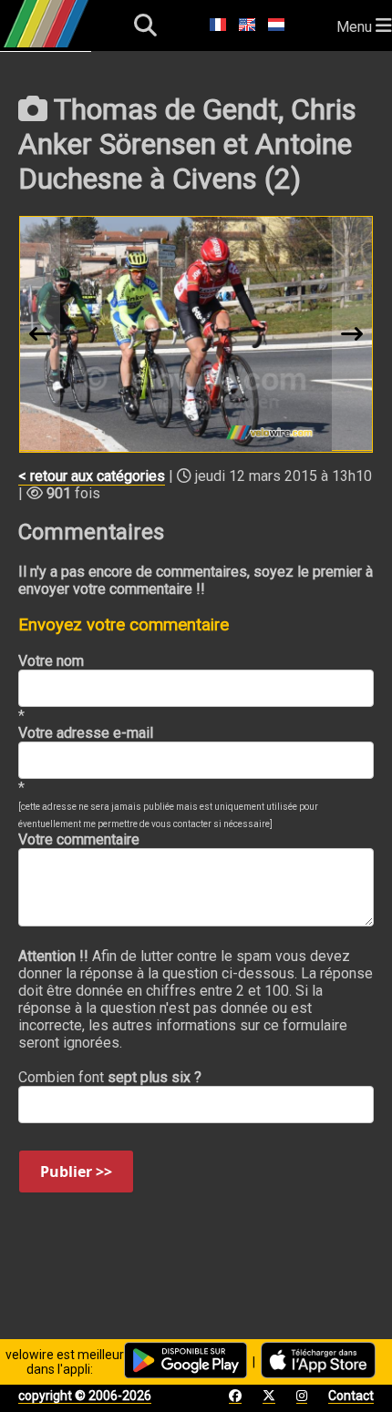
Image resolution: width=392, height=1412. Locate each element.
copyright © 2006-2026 (84, 1395)
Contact (351, 1395)
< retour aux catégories (91, 476)
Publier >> (76, 1171)
